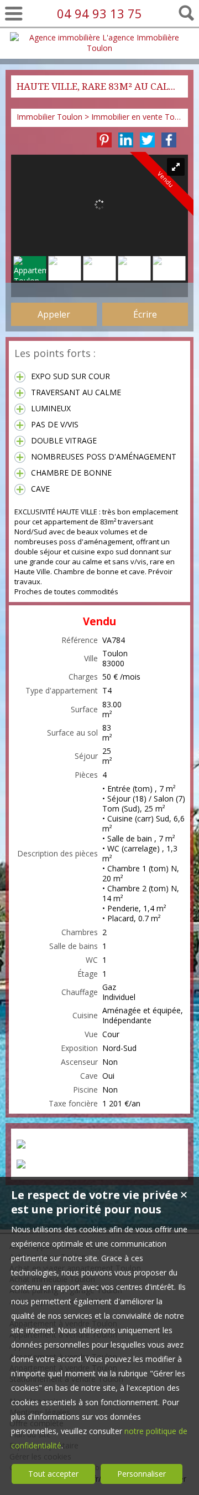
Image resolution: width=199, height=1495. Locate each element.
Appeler (54, 314)
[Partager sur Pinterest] (104, 139)
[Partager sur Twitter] (147, 139)
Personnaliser (141, 1473)
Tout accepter (53, 1473)
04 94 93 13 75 (99, 13)
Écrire (145, 314)
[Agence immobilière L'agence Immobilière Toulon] (99, 48)
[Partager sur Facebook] (168, 139)
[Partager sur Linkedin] (125, 139)
